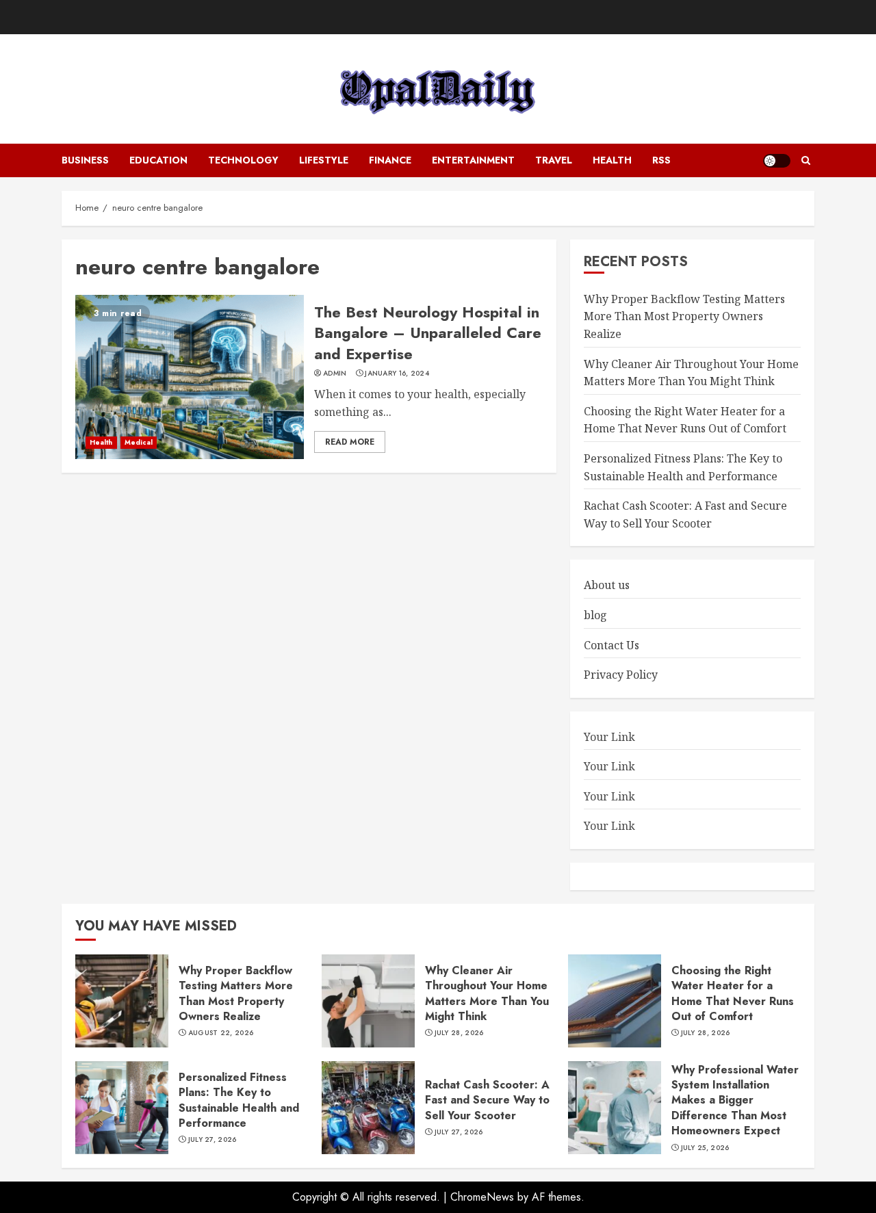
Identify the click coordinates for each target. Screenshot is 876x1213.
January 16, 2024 (397, 373)
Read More (349, 442)
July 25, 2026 (705, 1148)
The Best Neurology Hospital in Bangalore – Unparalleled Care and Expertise (427, 333)
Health (612, 160)
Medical (139, 442)
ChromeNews (482, 1197)
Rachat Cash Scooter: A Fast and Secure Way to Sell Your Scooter (487, 1100)
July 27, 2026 (212, 1140)
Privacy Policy (621, 674)
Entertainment (473, 160)
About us (607, 584)
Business (85, 160)
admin (335, 373)
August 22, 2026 (221, 1033)
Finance (390, 160)
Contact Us (611, 645)
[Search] (805, 161)
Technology (243, 160)
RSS (661, 160)
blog (595, 615)
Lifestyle (323, 160)
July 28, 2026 (459, 1033)
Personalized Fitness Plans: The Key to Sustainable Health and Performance (239, 1100)
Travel (553, 160)
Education (158, 160)
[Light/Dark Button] (776, 161)
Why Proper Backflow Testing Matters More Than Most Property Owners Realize (684, 316)
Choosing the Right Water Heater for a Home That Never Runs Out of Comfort (685, 420)
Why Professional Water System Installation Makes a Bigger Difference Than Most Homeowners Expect (735, 1100)
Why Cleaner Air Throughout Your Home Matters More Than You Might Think (487, 993)
